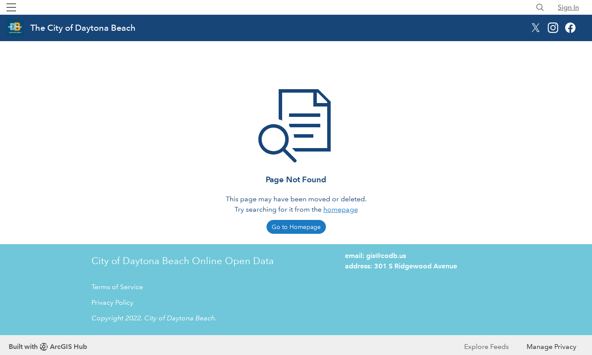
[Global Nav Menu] (11, 7)
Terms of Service (117, 287)
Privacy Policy (112, 302)
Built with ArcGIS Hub (48, 346)
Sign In (568, 7)
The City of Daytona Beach (83, 28)
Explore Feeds (486, 346)
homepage (340, 209)
